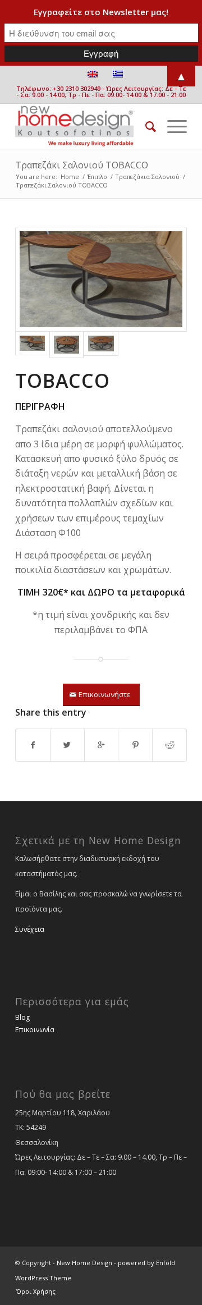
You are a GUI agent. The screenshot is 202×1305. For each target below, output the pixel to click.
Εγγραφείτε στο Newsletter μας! (101, 11)
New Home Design (84, 1262)
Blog (22, 1017)
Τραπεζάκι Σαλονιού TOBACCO (81, 165)
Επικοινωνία (34, 1029)
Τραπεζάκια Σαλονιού (147, 176)
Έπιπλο (97, 176)
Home (70, 176)
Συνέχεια (29, 929)
